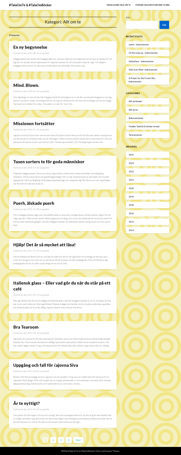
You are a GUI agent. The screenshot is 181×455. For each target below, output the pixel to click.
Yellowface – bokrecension (141, 61)
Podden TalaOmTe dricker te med (152, 5)
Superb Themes (112, 451)
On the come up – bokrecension (143, 53)
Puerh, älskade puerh (33, 203)
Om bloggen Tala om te (118, 5)
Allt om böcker (135, 101)
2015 (131, 221)
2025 (131, 154)
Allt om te (133, 109)
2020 (131, 188)
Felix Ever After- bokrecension (143, 69)
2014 (131, 230)
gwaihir (45, 53)
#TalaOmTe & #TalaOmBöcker (30, 5)
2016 (131, 213)
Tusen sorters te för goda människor (48, 161)
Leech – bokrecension (139, 44)
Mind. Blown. (26, 85)
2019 (131, 196)
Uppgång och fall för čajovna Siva (45, 365)
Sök (128, 17)
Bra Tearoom (25, 326)
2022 (131, 171)
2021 (131, 179)
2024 (131, 163)
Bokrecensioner (136, 118)
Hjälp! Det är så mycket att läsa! (44, 244)
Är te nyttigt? (26, 403)
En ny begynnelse (30, 47)
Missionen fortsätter (34, 123)
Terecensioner (135, 135)
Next (78, 440)
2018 (131, 205)
